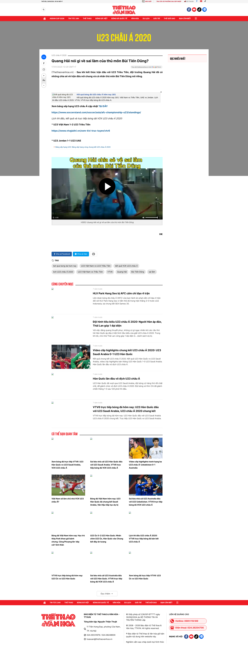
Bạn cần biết (185, 19)
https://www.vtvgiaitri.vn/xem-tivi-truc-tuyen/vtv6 (81, 130)
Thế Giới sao (169, 19)
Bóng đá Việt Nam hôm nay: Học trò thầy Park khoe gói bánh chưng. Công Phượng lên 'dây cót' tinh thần (68, 540)
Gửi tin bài (190, 1)
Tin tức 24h (73, 19)
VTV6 (110, 272)
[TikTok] (206, 1)
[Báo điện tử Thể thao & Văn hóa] (124, 9)
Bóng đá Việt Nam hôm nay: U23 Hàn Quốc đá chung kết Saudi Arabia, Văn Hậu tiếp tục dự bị (105, 501)
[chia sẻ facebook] (43, 63)
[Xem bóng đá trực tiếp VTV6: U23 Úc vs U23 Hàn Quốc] (145, 562)
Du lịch (146, 19)
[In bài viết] (43, 69)
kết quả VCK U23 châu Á (126, 266)
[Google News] (146, 67)
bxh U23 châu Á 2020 (63, 272)
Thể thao (87, 19)
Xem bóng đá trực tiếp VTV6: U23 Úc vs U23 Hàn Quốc (145, 577)
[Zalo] (204, 9)
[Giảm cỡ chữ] (44, 85)
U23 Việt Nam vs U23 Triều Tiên (96, 266)
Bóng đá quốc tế (119, 19)
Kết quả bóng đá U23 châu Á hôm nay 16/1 (96, 94)
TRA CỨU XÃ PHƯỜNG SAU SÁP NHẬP (168, 1)
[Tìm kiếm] (43, 9)
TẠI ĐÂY (103, 106)
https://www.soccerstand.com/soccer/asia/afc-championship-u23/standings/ (96, 112)
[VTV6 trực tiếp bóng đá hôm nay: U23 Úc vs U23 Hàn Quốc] (68, 562)
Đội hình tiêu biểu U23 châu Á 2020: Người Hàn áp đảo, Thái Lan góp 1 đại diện (127, 323)
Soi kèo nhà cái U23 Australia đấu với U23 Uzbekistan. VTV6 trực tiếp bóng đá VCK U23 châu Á (145, 501)
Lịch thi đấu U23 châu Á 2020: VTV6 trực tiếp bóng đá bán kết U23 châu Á (144, 538)
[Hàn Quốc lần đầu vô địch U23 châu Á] (71, 385)
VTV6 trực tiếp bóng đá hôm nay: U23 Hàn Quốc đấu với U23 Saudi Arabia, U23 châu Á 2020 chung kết (126, 409)
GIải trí (156, 19)
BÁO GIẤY (148, 1)
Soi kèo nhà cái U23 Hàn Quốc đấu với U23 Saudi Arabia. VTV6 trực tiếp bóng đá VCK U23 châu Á (106, 464)
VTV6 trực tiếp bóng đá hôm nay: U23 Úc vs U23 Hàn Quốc (67, 577)
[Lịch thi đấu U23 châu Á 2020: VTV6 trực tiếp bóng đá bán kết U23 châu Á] (145, 522)
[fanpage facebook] (189, 9)
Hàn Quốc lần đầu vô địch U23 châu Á (116, 378)
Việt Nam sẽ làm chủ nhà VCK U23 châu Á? (68, 500)
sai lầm (152, 272)
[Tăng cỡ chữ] (44, 76)
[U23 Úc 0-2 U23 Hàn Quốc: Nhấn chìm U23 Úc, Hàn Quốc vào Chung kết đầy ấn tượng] (107, 522)
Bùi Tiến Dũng (137, 272)
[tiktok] (199, 9)
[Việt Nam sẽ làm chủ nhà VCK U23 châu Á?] (68, 485)
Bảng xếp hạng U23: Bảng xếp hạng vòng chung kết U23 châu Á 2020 (82, 147)
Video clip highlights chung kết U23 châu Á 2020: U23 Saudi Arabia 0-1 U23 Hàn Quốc (127, 352)
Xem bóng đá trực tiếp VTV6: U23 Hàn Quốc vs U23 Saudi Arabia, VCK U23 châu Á (67, 464)
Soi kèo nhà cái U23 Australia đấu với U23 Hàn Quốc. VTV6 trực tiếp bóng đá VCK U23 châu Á (106, 578)
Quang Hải (122, 272)
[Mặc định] (43, 80)
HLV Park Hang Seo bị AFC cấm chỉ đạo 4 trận (121, 293)
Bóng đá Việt (101, 19)
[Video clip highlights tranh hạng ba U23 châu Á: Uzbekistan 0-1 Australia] (145, 448)
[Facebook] (196, 1)
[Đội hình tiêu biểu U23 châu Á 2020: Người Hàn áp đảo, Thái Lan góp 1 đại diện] (71, 328)
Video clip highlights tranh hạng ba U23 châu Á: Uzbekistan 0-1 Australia (145, 464)
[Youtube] (201, 1)
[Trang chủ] (44, 18)
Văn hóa (135, 19)
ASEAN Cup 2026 (57, 19)
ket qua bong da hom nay (64, 266)
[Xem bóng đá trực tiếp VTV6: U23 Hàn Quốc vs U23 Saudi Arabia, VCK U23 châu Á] (68, 448)
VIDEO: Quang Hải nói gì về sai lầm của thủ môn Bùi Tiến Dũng (107, 222)
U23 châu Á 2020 (124, 36)
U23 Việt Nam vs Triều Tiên (90, 272)
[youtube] (194, 9)
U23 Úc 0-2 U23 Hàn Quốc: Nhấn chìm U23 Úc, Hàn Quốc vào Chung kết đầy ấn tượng (106, 538)
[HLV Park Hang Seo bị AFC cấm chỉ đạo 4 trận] (71, 300)
